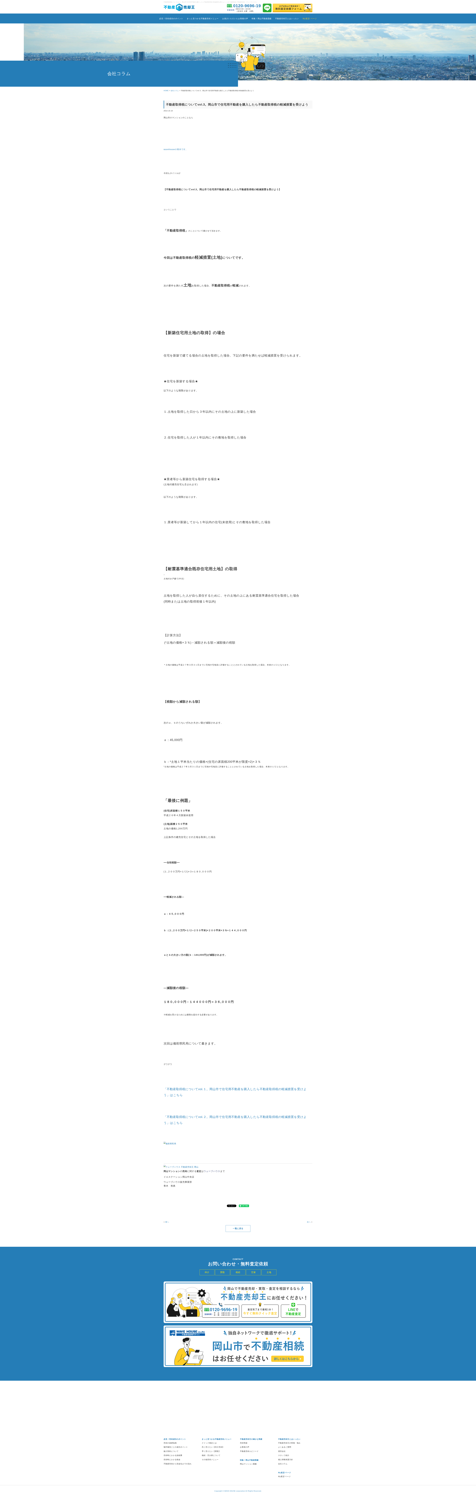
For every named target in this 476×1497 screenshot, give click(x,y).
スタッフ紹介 (283, 1455)
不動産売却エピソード (249, 1451)
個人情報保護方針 (285, 1460)
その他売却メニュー (210, 1460)
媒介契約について (171, 1451)
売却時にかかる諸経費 (173, 1455)
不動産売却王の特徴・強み (289, 1443)
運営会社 (282, 1451)
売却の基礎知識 (170, 1443)
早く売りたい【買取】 (211, 1451)
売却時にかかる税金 (172, 1460)
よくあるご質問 (284, 1447)
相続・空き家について (211, 1455)
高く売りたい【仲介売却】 (213, 1447)
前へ (167, 1222)
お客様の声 (244, 1447)
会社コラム (175, 91)
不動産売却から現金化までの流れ (178, 1464)
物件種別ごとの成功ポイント (176, 1447)
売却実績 (243, 1443)
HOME (166, 91)
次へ (309, 1222)
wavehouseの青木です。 (176, 149)
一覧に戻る (238, 1228)
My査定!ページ (284, 1476)
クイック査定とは (209, 1443)
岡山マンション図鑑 (248, 1464)
